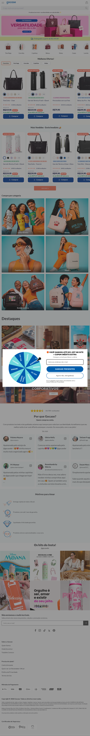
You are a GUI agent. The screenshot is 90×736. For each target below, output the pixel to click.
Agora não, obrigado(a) (65, 376)
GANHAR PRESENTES (65, 369)
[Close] (84, 351)
